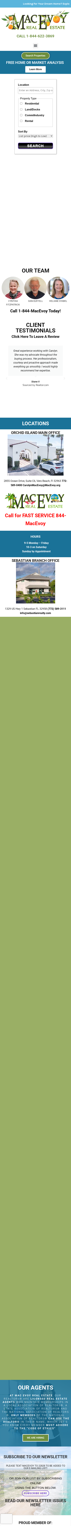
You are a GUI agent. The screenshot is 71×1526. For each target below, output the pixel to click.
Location (23, 84)
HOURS (35, 536)
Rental (29, 121)
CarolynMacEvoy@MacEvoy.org (41, 485)
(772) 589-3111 (57, 608)
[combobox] (35, 90)
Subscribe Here (35, 1493)
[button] (35, 45)
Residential (32, 103)
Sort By (22, 131)
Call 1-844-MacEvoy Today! (35, 311)
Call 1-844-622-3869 (35, 36)
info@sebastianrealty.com (35, 613)
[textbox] (36, 90)
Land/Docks (32, 109)
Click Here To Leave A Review (35, 337)
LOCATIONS (35, 423)
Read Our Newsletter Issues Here (35, 1502)
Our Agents (35, 1387)
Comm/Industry (34, 115)
